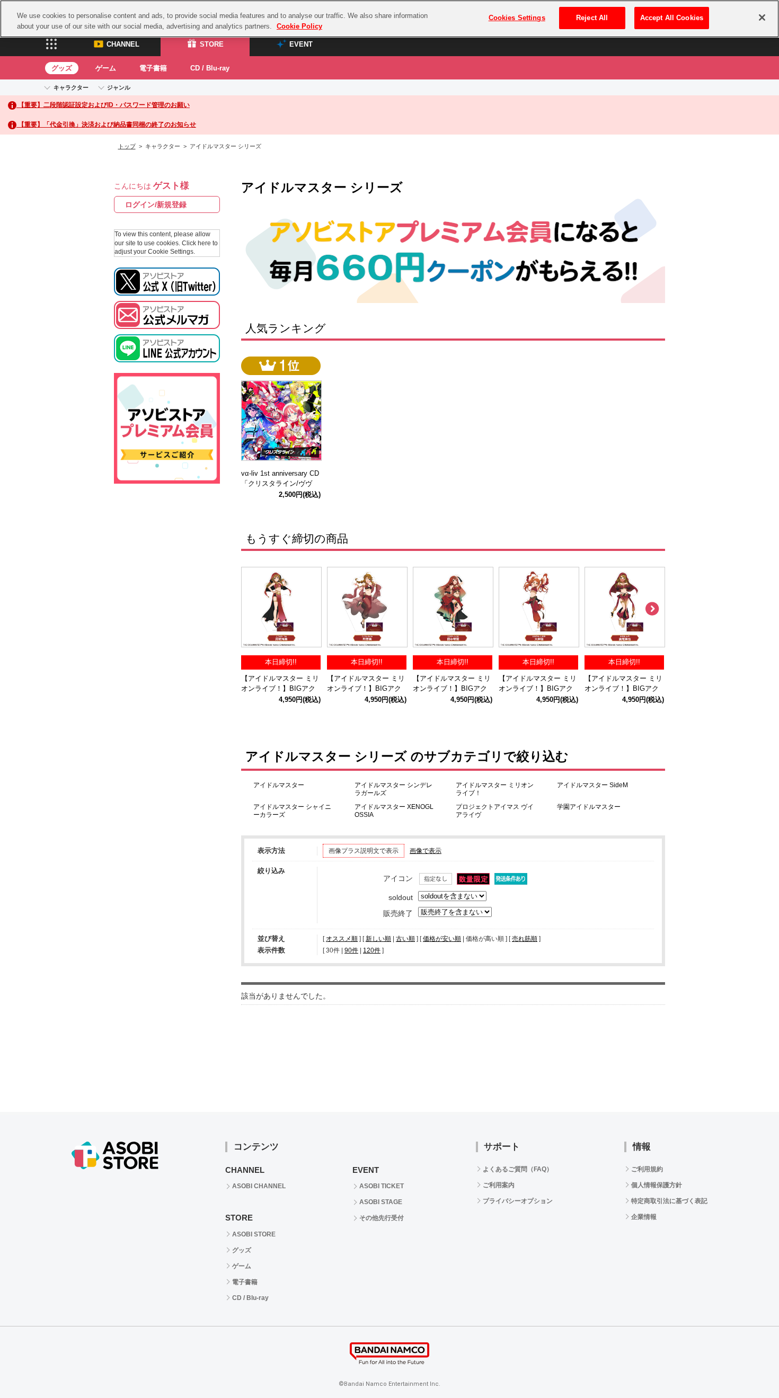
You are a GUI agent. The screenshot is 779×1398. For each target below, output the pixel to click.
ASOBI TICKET (381, 1186)
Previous (254, 609)
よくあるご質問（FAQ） (518, 1169)
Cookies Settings (517, 18)
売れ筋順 (524, 938)
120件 (371, 950)
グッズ (61, 68)
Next (652, 609)
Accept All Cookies (671, 18)
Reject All (592, 18)
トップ (127, 146)
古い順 (405, 938)
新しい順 (378, 938)
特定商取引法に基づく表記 (669, 1201)
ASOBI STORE (254, 1234)
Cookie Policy (299, 26)
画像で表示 (425, 850)
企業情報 (644, 1217)
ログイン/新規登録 (156, 204)
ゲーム (105, 68)
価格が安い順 (442, 938)
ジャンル (118, 87)
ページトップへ (744, 1363)
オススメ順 (342, 938)
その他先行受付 (381, 1218)
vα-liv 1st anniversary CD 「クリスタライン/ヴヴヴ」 (283, 483)
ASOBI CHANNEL (259, 1186)
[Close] (762, 17)
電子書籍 (153, 68)
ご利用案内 (499, 1185)
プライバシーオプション (518, 1201)
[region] (389, 19)
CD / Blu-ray (209, 68)
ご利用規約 (647, 1169)
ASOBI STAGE (380, 1202)
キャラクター (71, 87)
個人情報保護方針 (656, 1185)
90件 (351, 950)
